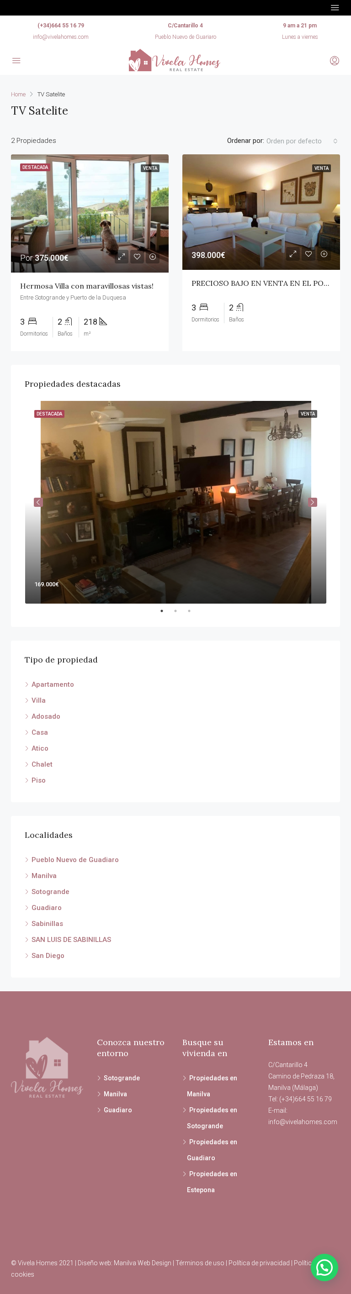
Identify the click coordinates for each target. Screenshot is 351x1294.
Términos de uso (200, 1263)
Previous (38, 502)
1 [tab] (166, 610)
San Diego (48, 956)
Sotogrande (50, 892)
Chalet (42, 764)
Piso (39, 780)
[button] (324, 1267)
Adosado (46, 716)
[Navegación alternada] (335, 8)
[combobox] (302, 141)
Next (312, 502)
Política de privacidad (259, 1263)
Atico (40, 748)
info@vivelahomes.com (61, 37)
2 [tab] (180, 610)
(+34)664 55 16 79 (60, 25)
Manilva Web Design (142, 1263)
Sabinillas (47, 924)
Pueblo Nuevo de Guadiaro (75, 860)
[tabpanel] (175, 502)
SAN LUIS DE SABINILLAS (71, 940)
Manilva (44, 876)
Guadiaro (47, 908)
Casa (40, 732)
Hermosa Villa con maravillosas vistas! (87, 285)
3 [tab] (193, 610)
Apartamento (53, 684)
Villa (39, 700)
